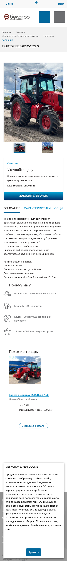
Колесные (7, 39)
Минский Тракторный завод (23, 399)
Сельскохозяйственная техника (20, 36)
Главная (6, 32)
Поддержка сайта (11, 559)
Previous (5, 147)
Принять (33, 552)
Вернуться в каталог (33, 425)
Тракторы (48, 36)
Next (61, 147)
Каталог (20, 32)
